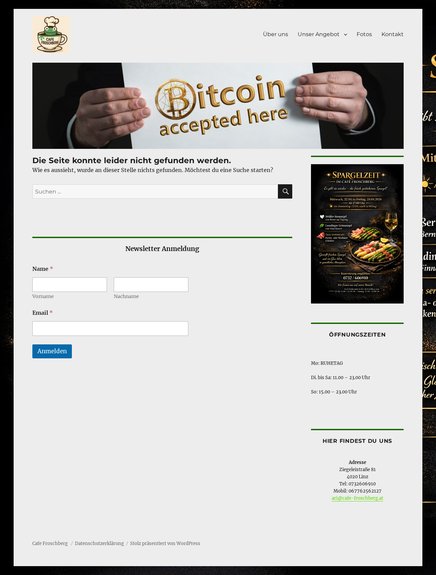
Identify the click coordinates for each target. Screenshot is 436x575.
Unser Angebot (319, 34)
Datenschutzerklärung (99, 543)
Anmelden (52, 351)
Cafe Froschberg (50, 543)
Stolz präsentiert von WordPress (165, 543)
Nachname (126, 296)
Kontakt (393, 34)
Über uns (275, 34)
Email (42, 313)
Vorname (43, 296)
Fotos (364, 34)
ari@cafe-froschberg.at (357, 498)
